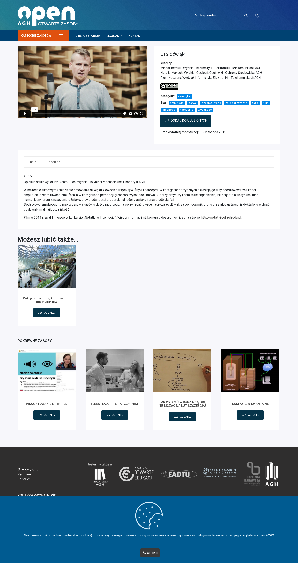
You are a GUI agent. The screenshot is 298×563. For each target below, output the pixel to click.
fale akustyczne (236, 102)
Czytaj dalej (47, 312)
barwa (193, 102)
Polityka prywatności (37, 495)
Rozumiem (150, 552)
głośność (168, 109)
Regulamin (114, 35)
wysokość (205, 109)
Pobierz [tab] (54, 162)
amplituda (177, 102)
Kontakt (135, 35)
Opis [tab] (33, 162)
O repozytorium (88, 35)
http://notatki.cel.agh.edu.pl (221, 217)
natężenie (186, 109)
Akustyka (184, 96)
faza (255, 102)
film (266, 102)
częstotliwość (211, 102)
